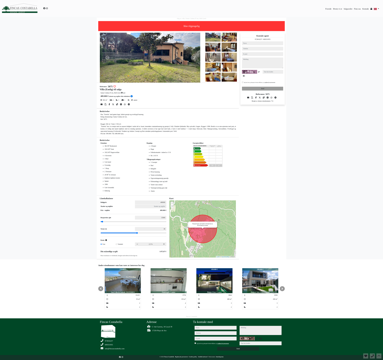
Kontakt (365, 9)
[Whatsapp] (125, 104)
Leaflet (218, 257)
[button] (100, 288)
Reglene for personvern (181, 357)
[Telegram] (129, 104)
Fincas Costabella (169, 357)
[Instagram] (47, 8)
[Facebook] (44, 8)
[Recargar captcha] (259, 72)
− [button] (172, 206)
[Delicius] (117, 104)
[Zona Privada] (371, 8)
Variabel (120, 244)
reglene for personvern (270, 82)
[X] (113, 104)
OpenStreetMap (225, 257)
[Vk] (121, 104)
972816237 (258, 39)
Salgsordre (348, 9)
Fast (104, 244)
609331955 (266, 39)
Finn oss (357, 9)
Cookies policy (193, 357)
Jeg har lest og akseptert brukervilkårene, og (259, 82)
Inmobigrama (220, 357)
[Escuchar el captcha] (244, 76)
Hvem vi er (337, 9)
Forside (328, 9)
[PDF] (106, 104)
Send (262, 88)
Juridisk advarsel (203, 357)
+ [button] (172, 203)
